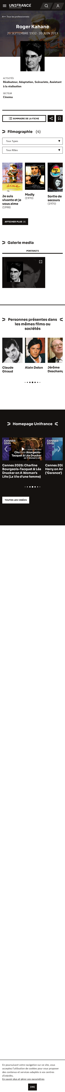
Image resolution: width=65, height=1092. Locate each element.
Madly (29, 194)
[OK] (32, 1087)
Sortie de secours (55, 198)
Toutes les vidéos (16, 500)
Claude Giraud (7, 369)
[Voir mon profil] (58, 6)
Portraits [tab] (32, 250)
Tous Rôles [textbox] (12, 150)
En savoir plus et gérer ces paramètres (23, 1079)
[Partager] (51, 118)
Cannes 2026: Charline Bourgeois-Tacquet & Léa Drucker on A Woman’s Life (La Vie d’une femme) (21, 471)
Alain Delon (34, 368)
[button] (40, 262)
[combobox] (32, 141)
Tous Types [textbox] (12, 141)
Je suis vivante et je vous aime (11, 200)
